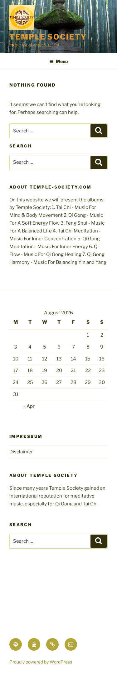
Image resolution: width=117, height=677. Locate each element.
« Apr (29, 406)
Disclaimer (21, 452)
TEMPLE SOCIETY (48, 36)
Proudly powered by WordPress (40, 661)
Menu (62, 61)
